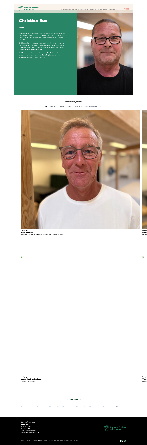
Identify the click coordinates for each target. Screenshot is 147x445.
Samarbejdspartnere (91, 106)
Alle (46, 106)
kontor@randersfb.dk (32, 432)
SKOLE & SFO (82, 9)
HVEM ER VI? (98, 9)
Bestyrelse (53, 106)
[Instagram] (125, 441)
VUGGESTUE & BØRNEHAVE (69, 9)
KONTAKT (119, 9)
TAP (101, 106)
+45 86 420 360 (31, 430)
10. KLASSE (90, 9)
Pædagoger (78, 106)
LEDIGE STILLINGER (109, 9)
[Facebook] (121, 441)
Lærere (61, 106)
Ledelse (69, 106)
